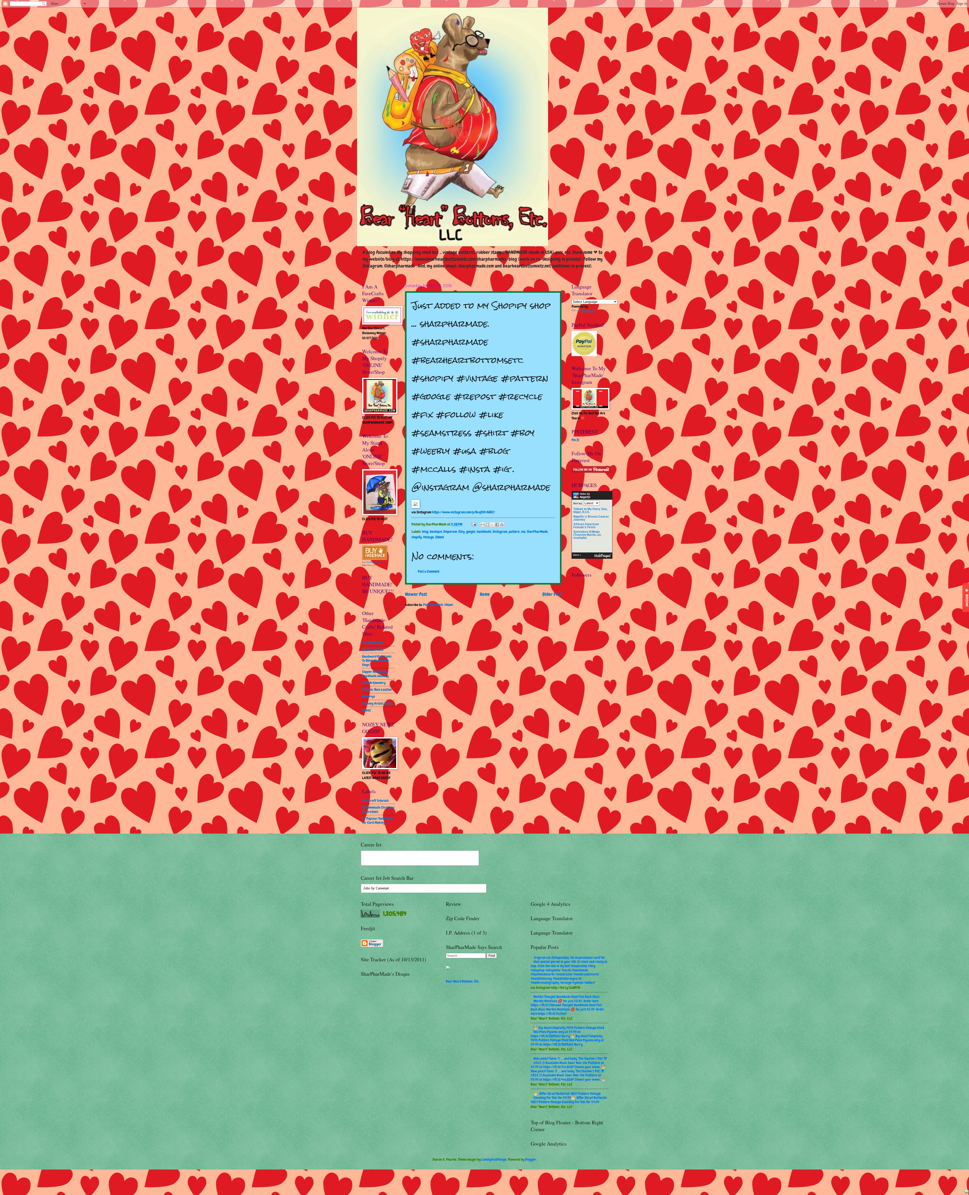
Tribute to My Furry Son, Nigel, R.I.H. (590, 511)
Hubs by (585, 495)
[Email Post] (473, 524)
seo (523, 531)
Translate (588, 311)
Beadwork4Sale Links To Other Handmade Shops (377, 660)
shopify (417, 537)
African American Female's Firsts (586, 526)
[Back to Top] (967, 1192)
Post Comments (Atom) (438, 604)
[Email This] (482, 524)
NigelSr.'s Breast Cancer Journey (591, 518)
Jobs (366, 888)
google (470, 531)
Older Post (551, 594)
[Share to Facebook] (497, 524)
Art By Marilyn (372, 642)
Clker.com (371, 565)
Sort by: (577, 503)
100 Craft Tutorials (375, 800)
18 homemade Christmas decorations (378, 809)
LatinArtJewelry (374, 682)
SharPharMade (537, 531)
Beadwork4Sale (373, 649)
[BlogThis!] (487, 524)
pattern (514, 531)
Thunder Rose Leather (377, 689)
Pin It (575, 440)
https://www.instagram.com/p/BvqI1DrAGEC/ (463, 512)
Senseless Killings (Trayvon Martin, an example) (587, 534)
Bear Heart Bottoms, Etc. (462, 981)
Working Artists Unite (377, 703)
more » (577, 555)
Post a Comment (428, 571)
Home (485, 594)
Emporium (450, 531)
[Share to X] (492, 524)
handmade (484, 531)
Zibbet (439, 537)
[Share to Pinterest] (501, 524)
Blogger (530, 1159)
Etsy (462, 531)
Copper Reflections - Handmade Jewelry (376, 673)
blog (425, 531)
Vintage (428, 537)
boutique (436, 531)
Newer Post (416, 594)
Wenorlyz (368, 696)
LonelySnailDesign (493, 1159)
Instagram (500, 531)
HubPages (602, 556)
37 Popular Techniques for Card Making (377, 820)
